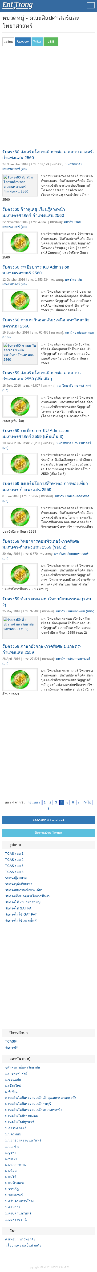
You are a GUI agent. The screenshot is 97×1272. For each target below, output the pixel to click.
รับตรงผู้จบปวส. (16, 878)
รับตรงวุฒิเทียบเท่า (18, 884)
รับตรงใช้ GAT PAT (19, 908)
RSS (15, 1255)
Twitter (10, 1255)
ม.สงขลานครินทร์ (18, 1213)
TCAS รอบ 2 (14, 859)
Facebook (4, 1255)
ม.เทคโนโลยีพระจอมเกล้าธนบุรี (28, 1104)
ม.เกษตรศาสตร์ (16, 1073)
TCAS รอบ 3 (14, 866)
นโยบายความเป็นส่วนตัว (23, 1245)
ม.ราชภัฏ (12, 1189)
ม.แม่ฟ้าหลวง (14, 1183)
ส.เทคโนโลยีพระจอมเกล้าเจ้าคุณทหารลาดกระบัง (40, 1098)
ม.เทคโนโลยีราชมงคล (21, 1116)
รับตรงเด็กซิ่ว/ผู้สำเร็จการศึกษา (27, 896)
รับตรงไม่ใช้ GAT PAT (21, 914)
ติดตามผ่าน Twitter (48, 833)
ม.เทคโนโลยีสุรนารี (19, 1122)
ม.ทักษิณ (11, 1092)
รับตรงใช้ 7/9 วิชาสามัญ (22, 902)
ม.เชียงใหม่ (13, 1085)
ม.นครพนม (13, 1134)
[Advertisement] (48, 99)
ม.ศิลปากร (12, 1207)
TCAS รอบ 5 (14, 872)
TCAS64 (11, 1041)
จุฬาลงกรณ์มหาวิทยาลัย (22, 1067)
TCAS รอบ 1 (14, 853)
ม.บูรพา (10, 1152)
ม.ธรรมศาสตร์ (15, 1128)
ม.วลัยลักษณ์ (14, 1195)
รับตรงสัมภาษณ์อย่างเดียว (24, 890)
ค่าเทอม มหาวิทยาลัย (20, 1239)
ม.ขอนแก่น (13, 1079)
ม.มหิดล (11, 1171)
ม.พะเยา (11, 1158)
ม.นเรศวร (12, 1146)
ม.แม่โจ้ (10, 1177)
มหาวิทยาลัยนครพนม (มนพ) (75, 611)
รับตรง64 (12, 1047)
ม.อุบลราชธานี (16, 1219)
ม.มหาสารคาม (15, 1165)
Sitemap (21, 1255)
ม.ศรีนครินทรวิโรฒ (19, 1201)
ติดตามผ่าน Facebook (48, 820)
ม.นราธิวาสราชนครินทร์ (23, 1140)
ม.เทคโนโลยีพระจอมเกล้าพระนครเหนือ (33, 1110)
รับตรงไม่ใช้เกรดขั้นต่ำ (21, 920)
